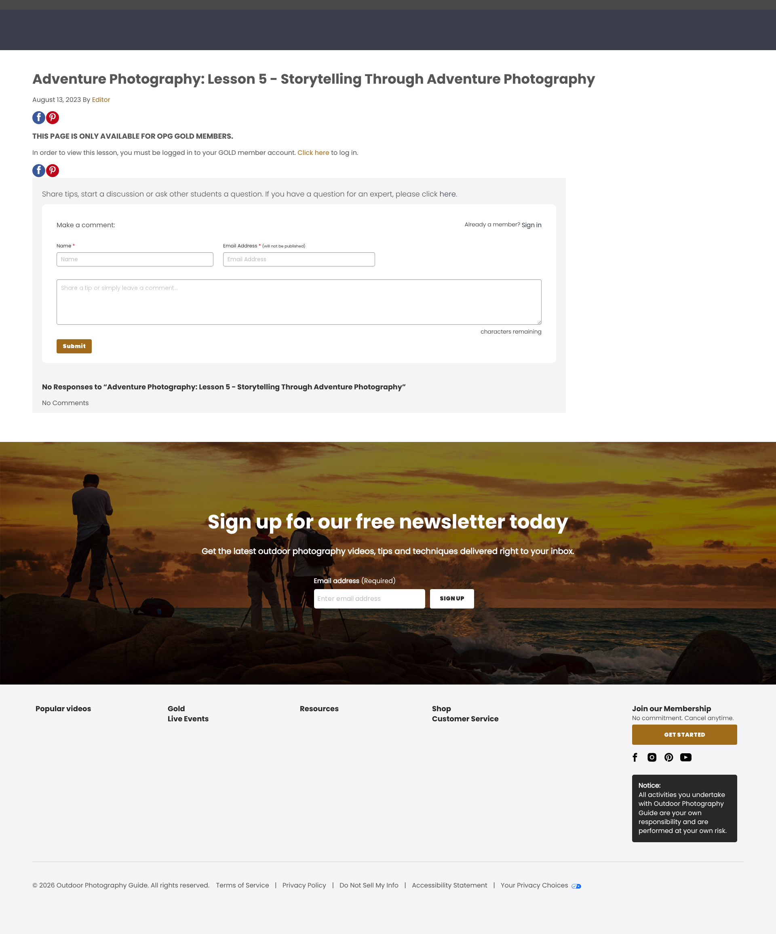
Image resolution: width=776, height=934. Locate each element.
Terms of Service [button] (242, 885)
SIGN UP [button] (452, 598)
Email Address (264, 246)
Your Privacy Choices (534, 885)
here (448, 194)
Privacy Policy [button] (304, 885)
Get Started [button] (684, 735)
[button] (38, 117)
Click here (313, 152)
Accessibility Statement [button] (449, 885)
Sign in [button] (532, 225)
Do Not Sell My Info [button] (369, 885)
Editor (101, 99)
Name (66, 246)
